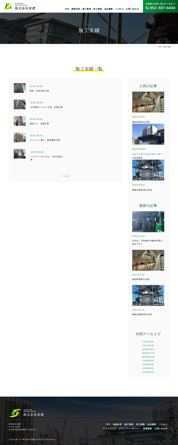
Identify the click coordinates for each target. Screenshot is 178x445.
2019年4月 (148, 372)
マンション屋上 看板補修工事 (45, 140)
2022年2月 (148, 341)
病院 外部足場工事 (39, 91)
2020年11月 (148, 353)
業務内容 (75, 9)
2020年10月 (148, 357)
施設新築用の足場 (141, 122)
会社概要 (108, 9)
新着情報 (147, 428)
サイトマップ (109, 428)
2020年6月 (148, 360)
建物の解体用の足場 (142, 190)
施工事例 (86, 9)
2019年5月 (148, 368)
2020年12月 (148, 349)
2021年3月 (148, 345)
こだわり (119, 9)
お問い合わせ (132, 9)
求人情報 (97, 9)
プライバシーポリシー (129, 428)
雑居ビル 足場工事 (39, 124)
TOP (67, 9)
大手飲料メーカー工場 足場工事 (46, 107)
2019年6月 (148, 364)
